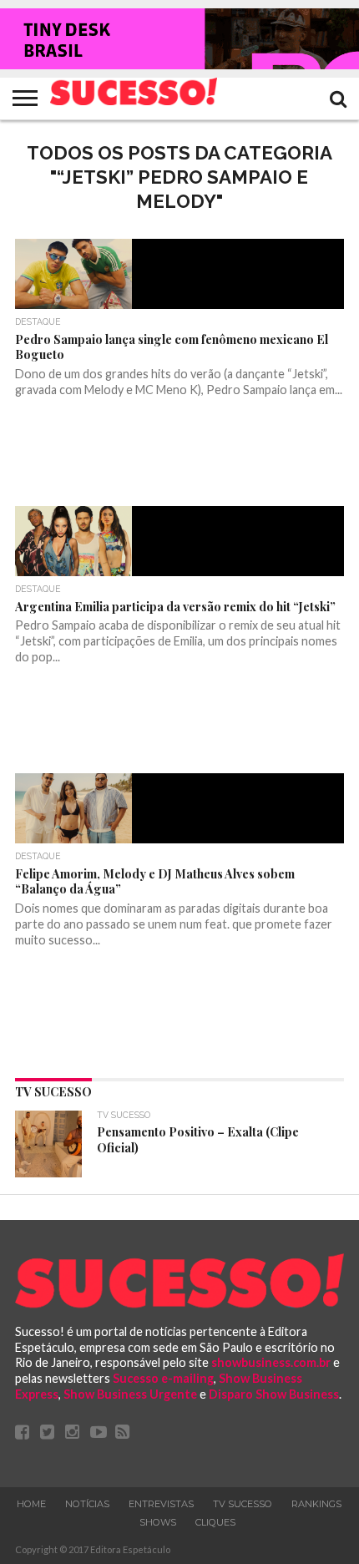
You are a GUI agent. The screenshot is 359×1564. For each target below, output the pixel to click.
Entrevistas (161, 1504)
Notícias (87, 1504)
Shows (157, 1522)
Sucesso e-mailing (163, 1378)
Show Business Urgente (130, 1394)
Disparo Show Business (274, 1394)
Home (31, 1504)
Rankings (316, 1504)
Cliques (215, 1522)
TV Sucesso (242, 1504)
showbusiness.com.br (271, 1362)
